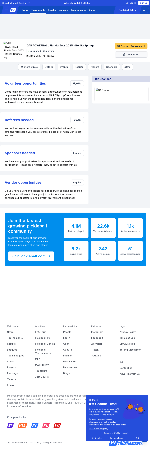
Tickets (11, 379)
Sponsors (110, 66)
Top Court (40, 370)
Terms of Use (125, 337)
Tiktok (93, 349)
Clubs (92, 10)
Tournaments (38, 10)
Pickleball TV (42, 337)
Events (63, 66)
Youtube (95, 355)
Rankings (12, 373)
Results (52, 10)
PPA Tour (40, 331)
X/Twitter (95, 343)
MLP (37, 359)
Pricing (11, 385)
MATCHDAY (42, 365)
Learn (65, 337)
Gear (65, 343)
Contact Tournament (131, 46)
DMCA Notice (125, 343)
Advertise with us (128, 373)
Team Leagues (78, 10)
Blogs (65, 373)
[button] (11, 10)
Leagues (63, 10)
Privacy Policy (126, 331)
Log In (130, 3)
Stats (126, 66)
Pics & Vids (68, 361)
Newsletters (69, 367)
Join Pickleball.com (29, 256)
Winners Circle (28, 66)
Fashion (67, 355)
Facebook (95, 337)
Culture (66, 349)
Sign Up (141, 3)
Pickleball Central (45, 343)
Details (48, 66)
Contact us (124, 367)
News (25, 10)
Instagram (96, 331)
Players (102, 10)
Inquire (76, 153)
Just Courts (41, 376)
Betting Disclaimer (128, 349)
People (66, 331)
